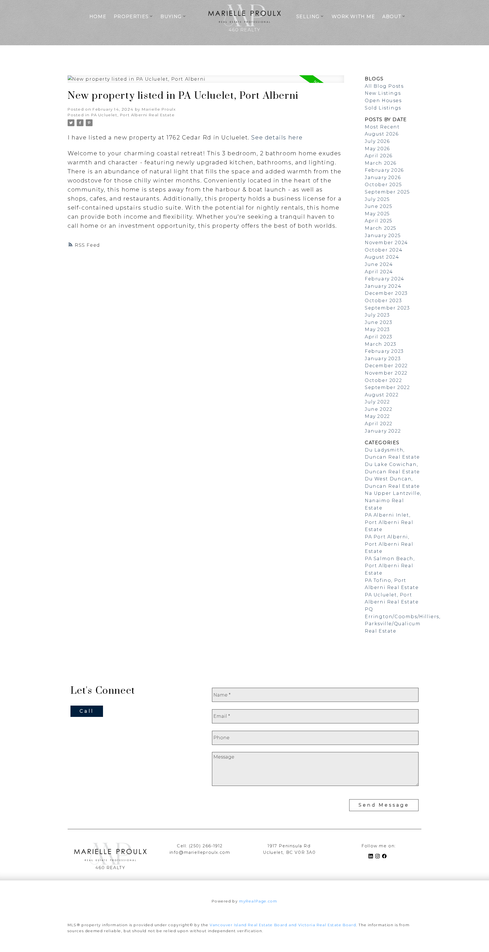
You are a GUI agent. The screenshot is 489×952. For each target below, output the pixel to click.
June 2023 (378, 322)
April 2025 (379, 221)
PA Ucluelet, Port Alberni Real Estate (133, 115)
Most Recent (382, 127)
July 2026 (377, 141)
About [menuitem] (391, 16)
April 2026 (379, 155)
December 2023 (386, 293)
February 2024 (384, 278)
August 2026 (382, 134)
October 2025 (383, 184)
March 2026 (380, 163)
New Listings (383, 93)
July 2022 (377, 402)
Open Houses (383, 100)
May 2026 (377, 148)
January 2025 (383, 235)
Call (87, 711)
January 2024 (383, 286)
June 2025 (378, 206)
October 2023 (383, 300)
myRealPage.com (258, 901)
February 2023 (384, 351)
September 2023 (387, 308)
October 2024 (383, 250)
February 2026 (384, 170)
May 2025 (377, 213)
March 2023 (380, 344)
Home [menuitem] (97, 16)
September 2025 (387, 192)
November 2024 (386, 242)
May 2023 (377, 329)
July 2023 (377, 315)
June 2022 (378, 409)
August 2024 (382, 257)
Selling (308, 16)
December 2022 (386, 365)
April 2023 (379, 336)
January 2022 (383, 431)
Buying (171, 16)
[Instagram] (378, 857)
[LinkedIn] (371, 857)
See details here (277, 137)
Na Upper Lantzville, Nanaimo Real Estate (393, 500)
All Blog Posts (384, 86)
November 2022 (386, 373)
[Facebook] (385, 857)
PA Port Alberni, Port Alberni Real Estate (389, 544)
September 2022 (387, 387)
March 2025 (380, 228)
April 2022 (379, 423)
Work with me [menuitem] (353, 16)
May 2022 (377, 416)
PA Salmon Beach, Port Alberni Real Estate (390, 566)
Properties (131, 16)
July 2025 (377, 199)
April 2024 (379, 271)
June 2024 (379, 264)
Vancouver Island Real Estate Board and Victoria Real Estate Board (283, 925)
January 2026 (383, 177)
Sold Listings (383, 108)
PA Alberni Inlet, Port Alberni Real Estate (389, 522)
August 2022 (382, 394)
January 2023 (383, 358)
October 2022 (383, 380)
